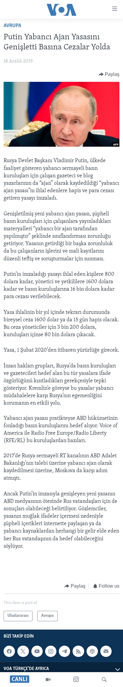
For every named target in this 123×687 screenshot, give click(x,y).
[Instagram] (76, 679)
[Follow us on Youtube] (37, 651)
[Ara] (104, 679)
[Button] (109, 74)
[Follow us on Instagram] (50, 651)
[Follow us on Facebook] (9, 651)
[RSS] (78, 651)
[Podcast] (92, 651)
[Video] (48, 679)
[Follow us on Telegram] (64, 651)
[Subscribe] (106, 651)
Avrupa (12, 26)
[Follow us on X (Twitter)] (23, 651)
